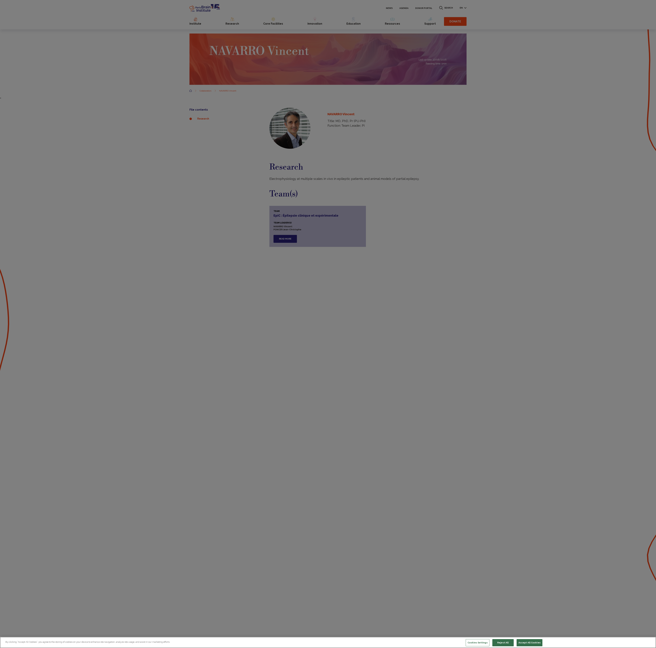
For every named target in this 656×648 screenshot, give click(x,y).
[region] (328, 642)
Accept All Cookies (529, 642)
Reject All (503, 642)
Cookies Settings (478, 642)
